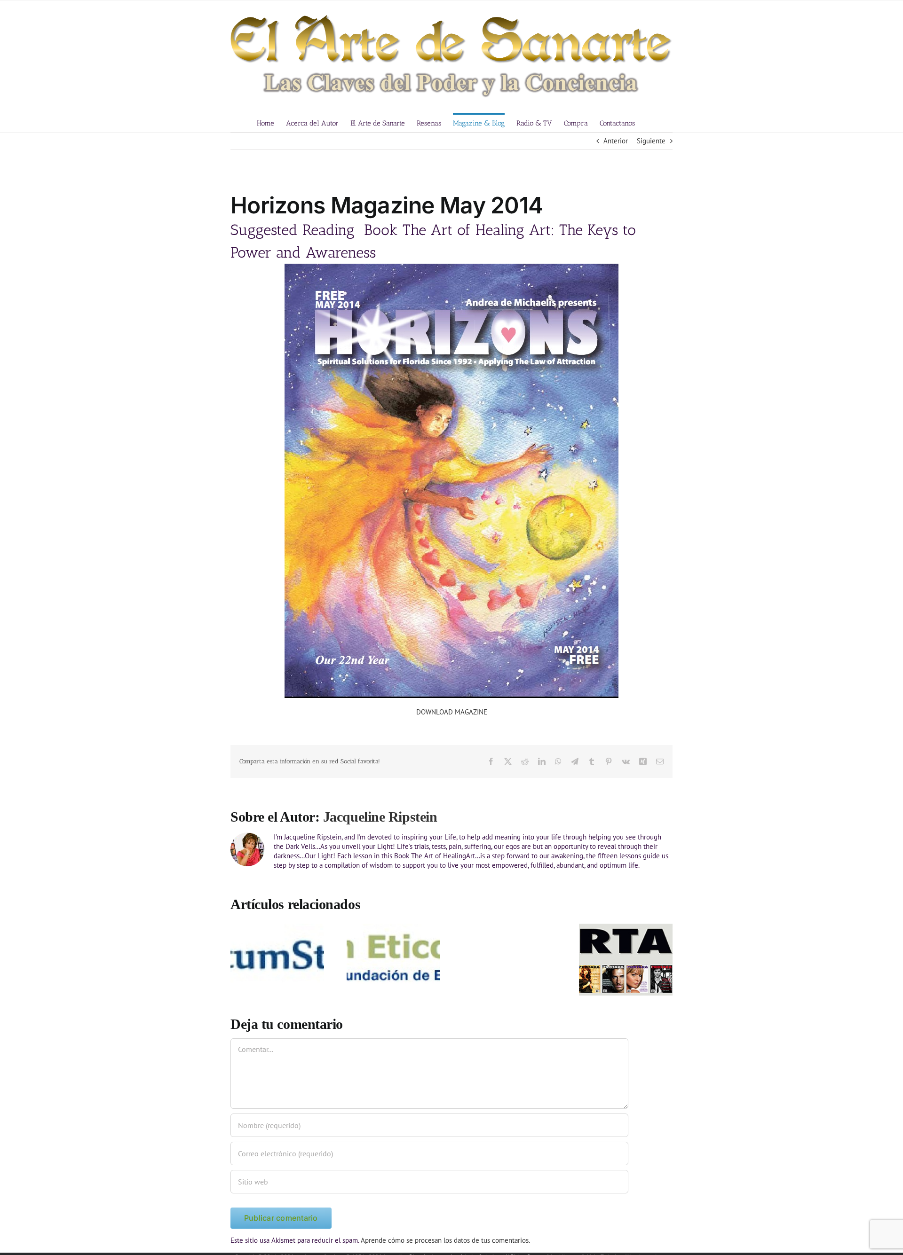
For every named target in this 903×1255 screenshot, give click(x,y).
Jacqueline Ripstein (380, 816)
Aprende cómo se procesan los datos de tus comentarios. (445, 1240)
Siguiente (651, 140)
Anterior (615, 140)
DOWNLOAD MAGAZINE (451, 711)
